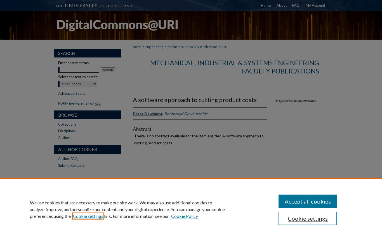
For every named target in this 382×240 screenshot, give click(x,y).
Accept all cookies (308, 201)
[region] (191, 209)
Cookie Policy (184, 216)
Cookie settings (88, 216)
